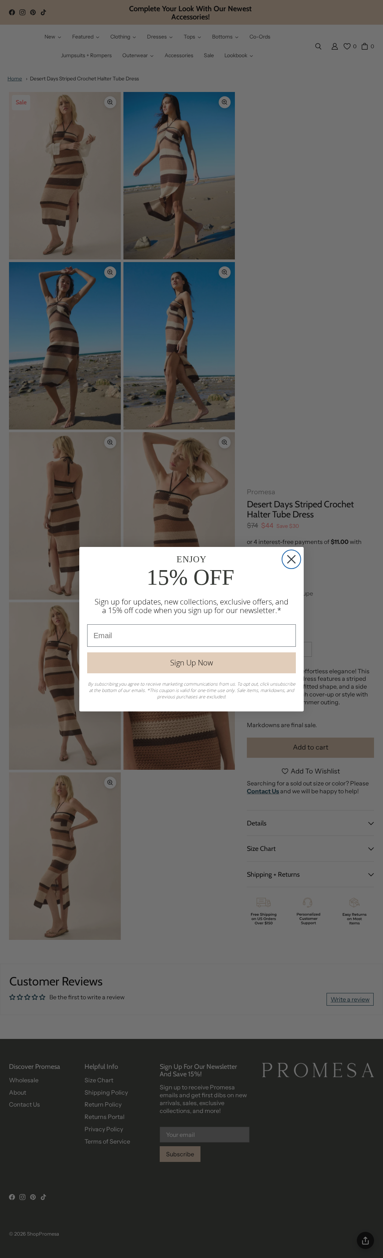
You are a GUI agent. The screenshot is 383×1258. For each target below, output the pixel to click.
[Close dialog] (291, 559)
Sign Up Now (191, 663)
